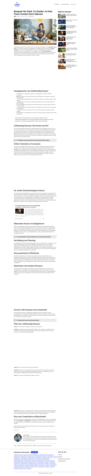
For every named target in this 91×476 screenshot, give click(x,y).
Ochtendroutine (40, 462)
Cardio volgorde (31, 457)
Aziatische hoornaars (28, 455)
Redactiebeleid (62, 461)
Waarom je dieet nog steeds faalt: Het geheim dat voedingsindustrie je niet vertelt (71, 60)
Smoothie (41, 464)
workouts (16, 468)
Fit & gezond (56, 4)
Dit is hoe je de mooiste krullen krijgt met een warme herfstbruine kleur (71, 37)
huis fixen (16, 430)
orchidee (46, 462)
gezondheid (24, 458)
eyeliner (44, 457)
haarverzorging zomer (19, 460)
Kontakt (60, 454)
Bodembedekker (50, 455)
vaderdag (26, 466)
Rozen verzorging (29, 464)
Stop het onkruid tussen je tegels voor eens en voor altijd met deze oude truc (71, 49)
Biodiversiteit (42, 455)
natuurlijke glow (24, 462)
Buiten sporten (23, 457)
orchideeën (52, 462)
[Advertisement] (22, 73)
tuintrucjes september (19, 466)
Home (15, 445)
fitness (55, 457)
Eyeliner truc (50, 457)
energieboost (38, 457)
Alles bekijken (34, 452)
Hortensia (34, 460)
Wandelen (52, 466)
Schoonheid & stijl (65, 4)
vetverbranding (41, 466)
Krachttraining (51, 460)
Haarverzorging (46, 458)
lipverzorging (17, 462)
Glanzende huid (31, 458)
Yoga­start (29, 468)
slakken (36, 464)
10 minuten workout (18, 455)
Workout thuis (22, 468)
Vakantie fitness (33, 466)
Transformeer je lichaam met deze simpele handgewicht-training (71, 43)
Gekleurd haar (17, 458)
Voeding (47, 466)
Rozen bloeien (22, 464)
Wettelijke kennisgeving (64, 459)
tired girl (47, 464)
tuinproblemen (53, 464)
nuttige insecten (32, 462)
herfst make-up (28, 460)
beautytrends (35, 455)
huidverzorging (41, 460)
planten (16, 464)
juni (46, 460)
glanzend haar (38, 458)
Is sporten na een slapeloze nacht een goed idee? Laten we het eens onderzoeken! (71, 26)
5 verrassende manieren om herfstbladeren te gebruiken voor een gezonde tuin (71, 66)
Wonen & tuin (73, 4)
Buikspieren (17, 457)
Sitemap (60, 456)
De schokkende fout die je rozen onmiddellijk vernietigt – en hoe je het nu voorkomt (71, 32)
